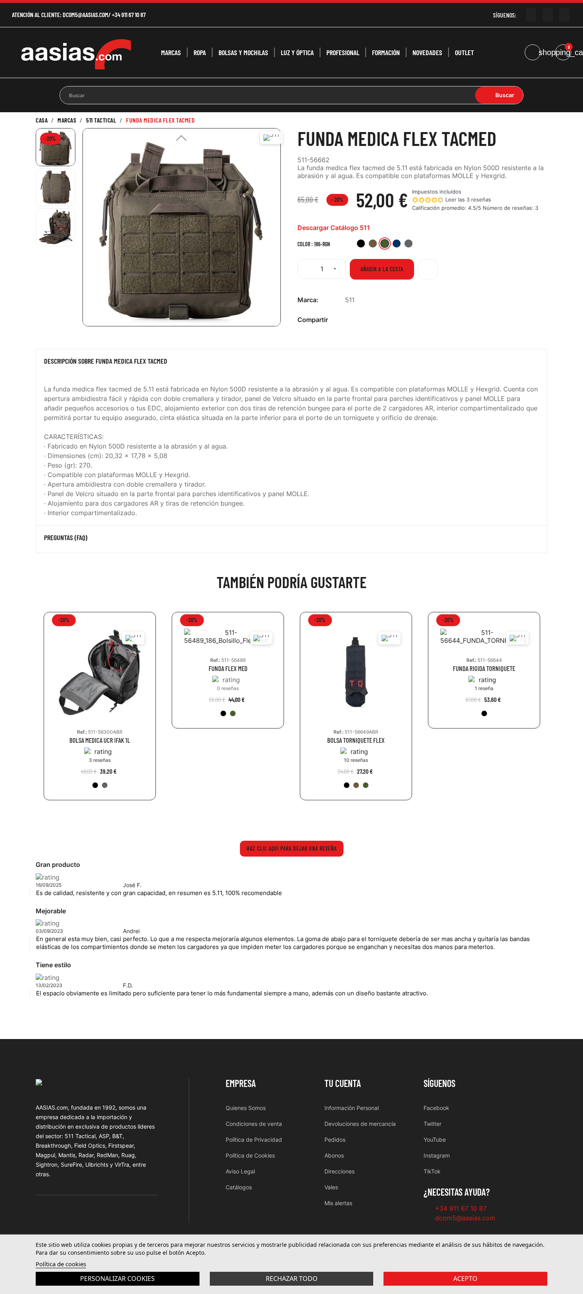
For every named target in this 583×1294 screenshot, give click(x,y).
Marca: (307, 300)
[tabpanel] (100, 712)
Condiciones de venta (254, 1123)
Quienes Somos (246, 1107)
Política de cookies (61, 1264)
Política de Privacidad (254, 1139)
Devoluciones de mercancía (360, 1123)
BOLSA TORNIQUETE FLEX (356, 740)
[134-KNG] (356, 785)
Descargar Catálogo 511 (333, 228)
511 (350, 300)
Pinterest (374, 320)
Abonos (334, 1155)
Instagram (437, 1155)
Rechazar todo (292, 1278)
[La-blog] (564, 14)
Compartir (349, 320)
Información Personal (351, 1107)
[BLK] (484, 713)
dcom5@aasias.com (85, 14)
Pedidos (334, 1139)
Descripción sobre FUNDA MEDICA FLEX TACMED (105, 361)
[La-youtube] (531, 14)
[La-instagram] (547, 14)
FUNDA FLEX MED (228, 668)
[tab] (291, 362)
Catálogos (239, 1187)
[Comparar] (428, 269)
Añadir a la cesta (382, 269)
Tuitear (362, 320)
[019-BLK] (95, 785)
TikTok (432, 1171)
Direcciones (339, 1171)
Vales (331, 1187)
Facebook (436, 1107)
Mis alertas (338, 1203)
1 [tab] (291, 818)
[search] (499, 95)
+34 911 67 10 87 (129, 14)
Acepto (465, 1278)
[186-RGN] (233, 713)
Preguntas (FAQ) (65, 538)
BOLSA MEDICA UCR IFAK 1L (99, 740)
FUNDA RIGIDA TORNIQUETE (484, 668)
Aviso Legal (240, 1171)
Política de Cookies (250, 1155)
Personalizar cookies (117, 1278)
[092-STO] (104, 785)
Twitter (432, 1123)
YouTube (435, 1139)
